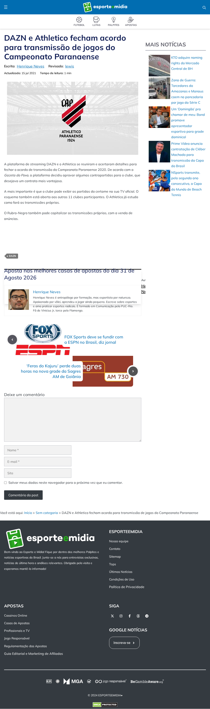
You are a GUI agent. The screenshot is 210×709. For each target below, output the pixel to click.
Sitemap (115, 556)
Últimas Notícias (120, 572)
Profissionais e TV (17, 631)
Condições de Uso (121, 579)
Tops (112, 564)
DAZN (12, 256)
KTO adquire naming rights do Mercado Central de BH (186, 63)
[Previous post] (12, 339)
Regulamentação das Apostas (25, 646)
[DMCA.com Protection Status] (105, 705)
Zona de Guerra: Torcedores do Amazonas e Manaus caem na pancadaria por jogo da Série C (187, 91)
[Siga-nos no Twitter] (112, 616)
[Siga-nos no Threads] (138, 616)
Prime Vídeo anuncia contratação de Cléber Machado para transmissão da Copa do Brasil (188, 154)
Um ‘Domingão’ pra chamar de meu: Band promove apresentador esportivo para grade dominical (188, 123)
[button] (204, 7)
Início (28, 513)
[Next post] (133, 371)
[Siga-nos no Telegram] (147, 616)
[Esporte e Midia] (105, 7)
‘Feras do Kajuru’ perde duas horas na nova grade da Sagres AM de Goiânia (51, 371)
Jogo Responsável (17, 638)
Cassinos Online (15, 615)
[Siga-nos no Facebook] (129, 616)
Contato (114, 549)
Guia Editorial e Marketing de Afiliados (33, 654)
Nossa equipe (118, 541)
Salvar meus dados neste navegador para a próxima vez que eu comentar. (65, 482)
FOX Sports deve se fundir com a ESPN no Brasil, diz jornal (93, 339)
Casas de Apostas (17, 623)
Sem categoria (47, 513)
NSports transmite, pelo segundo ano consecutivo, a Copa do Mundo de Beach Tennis (186, 183)
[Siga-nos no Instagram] (121, 616)
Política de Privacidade (126, 587)
